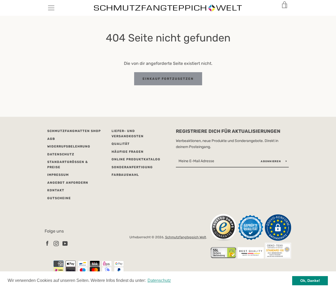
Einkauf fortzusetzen (168, 79)
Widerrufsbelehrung (68, 146)
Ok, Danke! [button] (310, 280)
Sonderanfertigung (132, 167)
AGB (51, 139)
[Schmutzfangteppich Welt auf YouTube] (65, 243)
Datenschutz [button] (159, 280)
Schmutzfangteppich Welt (185, 237)
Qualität (121, 144)
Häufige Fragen (128, 152)
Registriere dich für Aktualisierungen (228, 131)
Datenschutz (60, 154)
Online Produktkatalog (136, 159)
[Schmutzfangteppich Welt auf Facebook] (47, 243)
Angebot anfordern (67, 182)
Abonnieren (271, 161)
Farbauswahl (125, 175)
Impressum (58, 175)
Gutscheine (59, 198)
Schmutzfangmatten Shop (74, 131)
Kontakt (55, 190)
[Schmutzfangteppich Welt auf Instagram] (56, 243)
